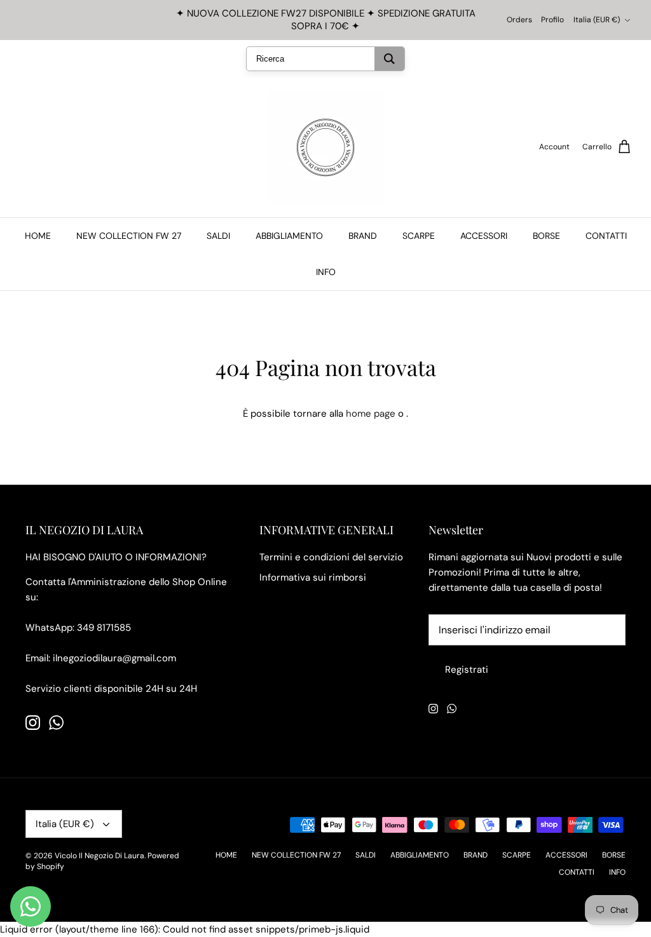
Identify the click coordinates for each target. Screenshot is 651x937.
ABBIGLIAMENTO (289, 235)
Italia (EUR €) (596, 20)
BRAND (362, 235)
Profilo (552, 20)
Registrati (466, 669)
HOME (38, 235)
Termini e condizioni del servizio (331, 557)
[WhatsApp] (56, 722)
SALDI (218, 235)
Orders (519, 20)
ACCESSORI (483, 235)
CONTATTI (606, 235)
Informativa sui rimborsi (312, 577)
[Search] (389, 59)
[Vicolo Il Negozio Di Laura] (325, 147)
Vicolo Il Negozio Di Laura (99, 856)
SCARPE (418, 235)
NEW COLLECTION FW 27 (128, 235)
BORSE (546, 235)
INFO (326, 272)
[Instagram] (32, 722)
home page (370, 413)
